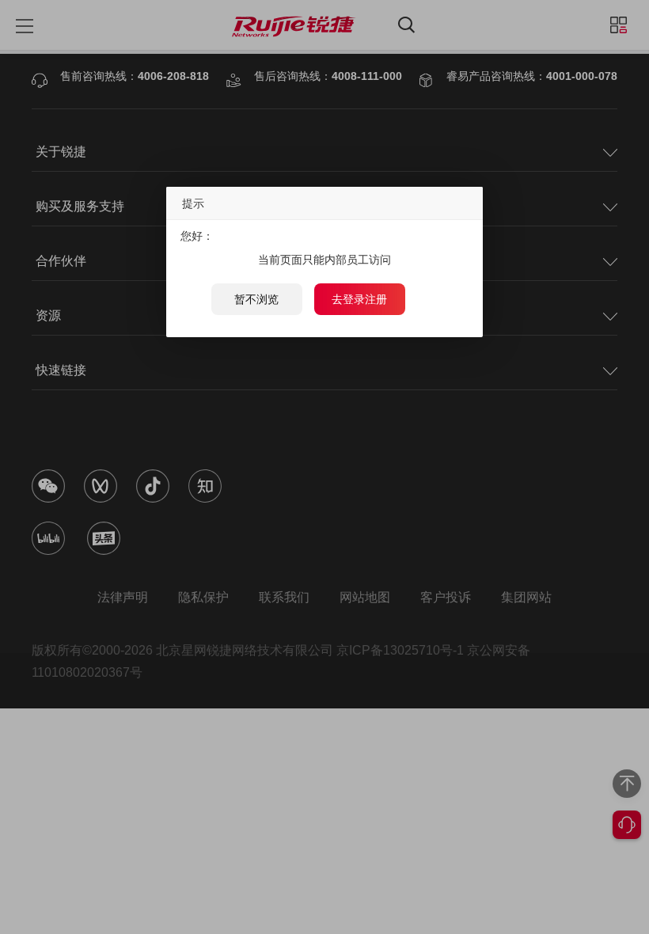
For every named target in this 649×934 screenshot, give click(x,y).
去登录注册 (359, 299)
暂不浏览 (256, 299)
